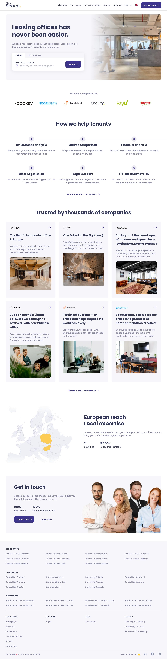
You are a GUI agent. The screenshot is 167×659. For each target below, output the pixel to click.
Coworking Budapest (135, 577)
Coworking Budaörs (134, 582)
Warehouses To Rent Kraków (59, 600)
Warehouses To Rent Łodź (97, 605)
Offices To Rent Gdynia (96, 553)
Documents (90, 621)
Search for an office (24, 62)
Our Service (11, 631)
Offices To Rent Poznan (96, 558)
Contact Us (150, 5)
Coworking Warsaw (15, 577)
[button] (128, 5)
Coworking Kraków (15, 587)
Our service (46, 519)
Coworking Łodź (53, 587)
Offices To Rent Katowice (57, 558)
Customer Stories (14, 636)
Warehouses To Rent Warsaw (20, 600)
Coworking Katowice (55, 582)
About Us (10, 626)
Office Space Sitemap (135, 621)
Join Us (9, 641)
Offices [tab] (18, 55)
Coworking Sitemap (134, 626)
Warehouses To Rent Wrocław (20, 605)
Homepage (11, 621)
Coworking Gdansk (54, 577)
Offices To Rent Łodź (55, 563)
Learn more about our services (82, 194)
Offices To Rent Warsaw (17, 553)
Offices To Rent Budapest (137, 553)
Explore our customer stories (82, 390)
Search (72, 64)
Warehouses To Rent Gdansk (59, 605)
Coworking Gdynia (94, 577)
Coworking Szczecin (94, 587)
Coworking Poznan (94, 582)
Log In (48, 621)
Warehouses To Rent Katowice (99, 600)
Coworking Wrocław (15, 582)
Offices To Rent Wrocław (17, 558)
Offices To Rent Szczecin (96, 563)
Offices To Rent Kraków (17, 563)
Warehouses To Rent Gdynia (138, 600)
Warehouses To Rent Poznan (138, 605)
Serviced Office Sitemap (136, 631)
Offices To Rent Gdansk (56, 553)
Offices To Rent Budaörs (136, 558)
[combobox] (42, 65)
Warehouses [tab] (35, 55)
